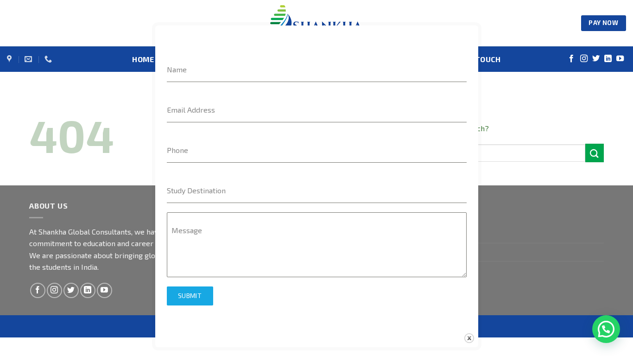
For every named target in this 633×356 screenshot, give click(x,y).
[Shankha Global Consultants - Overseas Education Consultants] (316, 23)
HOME (143, 59)
